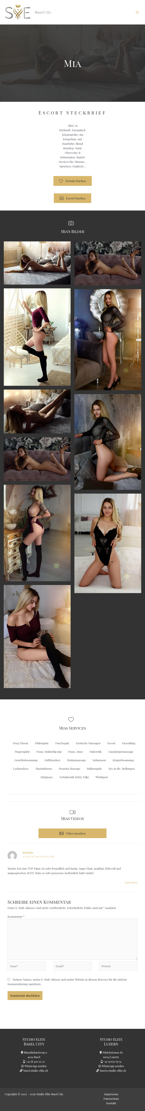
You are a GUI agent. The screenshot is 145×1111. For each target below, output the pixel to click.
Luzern (111, 1043)
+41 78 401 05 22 (35, 1061)
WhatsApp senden (36, 1066)
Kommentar (16, 916)
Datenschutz (111, 1098)
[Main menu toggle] (137, 12)
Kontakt (111, 1103)
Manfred (28, 852)
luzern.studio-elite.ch (112, 1070)
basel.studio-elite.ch (35, 1070)
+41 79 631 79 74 (112, 1061)
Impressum (111, 1094)
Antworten (130, 882)
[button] (72, 833)
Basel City (34, 1043)
